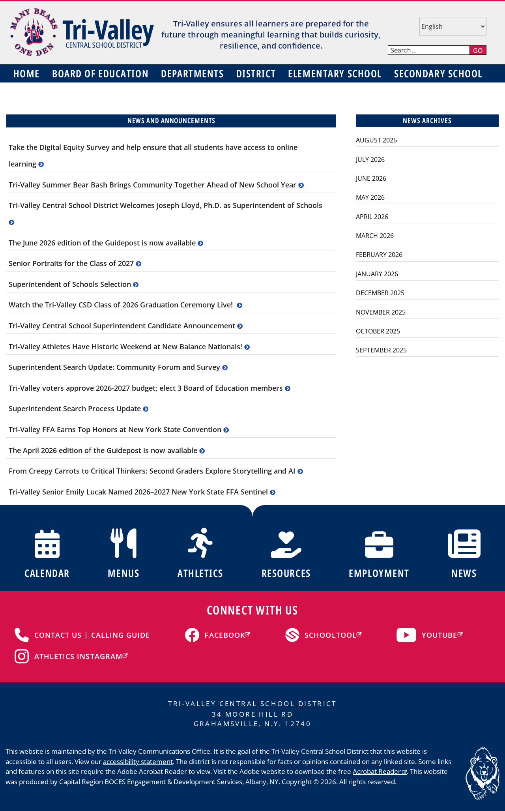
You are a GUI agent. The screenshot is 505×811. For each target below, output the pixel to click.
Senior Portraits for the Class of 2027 (72, 263)
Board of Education (100, 73)
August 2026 (376, 140)
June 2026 (371, 178)
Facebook (224, 635)
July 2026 (370, 159)
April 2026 (372, 216)
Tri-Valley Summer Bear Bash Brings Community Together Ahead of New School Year (153, 184)
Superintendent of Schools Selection (71, 284)
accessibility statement (138, 761)
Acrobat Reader (377, 771)
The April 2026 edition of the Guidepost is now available (104, 450)
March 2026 (375, 235)
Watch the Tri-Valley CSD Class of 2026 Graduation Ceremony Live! (123, 304)
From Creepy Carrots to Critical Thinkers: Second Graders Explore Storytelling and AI (153, 471)
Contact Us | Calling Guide (92, 635)
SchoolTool (331, 635)
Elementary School (335, 73)
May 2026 (370, 197)
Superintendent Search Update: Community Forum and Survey (115, 367)
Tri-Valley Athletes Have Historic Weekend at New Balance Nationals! (126, 346)
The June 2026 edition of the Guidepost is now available (103, 242)
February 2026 (379, 254)
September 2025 (381, 350)
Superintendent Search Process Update (76, 408)
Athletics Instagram (78, 656)
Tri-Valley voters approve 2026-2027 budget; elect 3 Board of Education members (147, 388)
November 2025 (381, 312)
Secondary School (438, 73)
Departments (192, 73)
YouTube (440, 635)
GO (478, 50)
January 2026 (377, 274)
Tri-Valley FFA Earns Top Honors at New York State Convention (116, 429)
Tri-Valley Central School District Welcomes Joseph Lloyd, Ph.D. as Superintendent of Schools (165, 205)
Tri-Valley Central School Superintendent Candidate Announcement (123, 325)
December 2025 (380, 292)
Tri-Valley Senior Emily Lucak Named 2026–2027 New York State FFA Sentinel (139, 491)
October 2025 (378, 331)
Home (26, 73)
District (256, 73)
